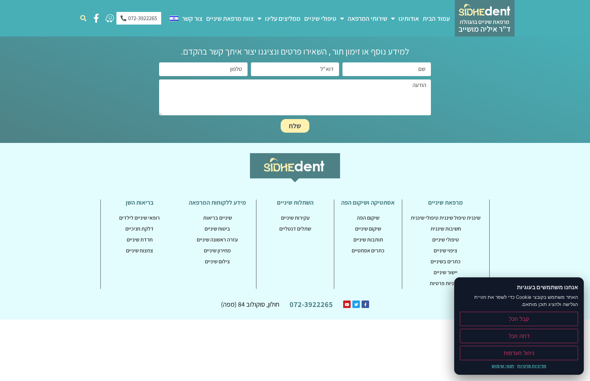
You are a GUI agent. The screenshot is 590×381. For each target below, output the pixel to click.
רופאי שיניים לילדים (139, 217)
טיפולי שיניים (320, 18)
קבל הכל (519, 319)
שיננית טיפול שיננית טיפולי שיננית (445, 217)
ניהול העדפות (519, 353)
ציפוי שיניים (446, 250)
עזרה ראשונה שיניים (217, 239)
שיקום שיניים (368, 228)
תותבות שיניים (368, 239)
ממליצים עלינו (282, 18)
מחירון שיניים (217, 250)
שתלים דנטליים (295, 228)
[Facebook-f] (96, 18)
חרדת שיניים (140, 239)
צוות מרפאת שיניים (230, 18)
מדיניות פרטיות (446, 283)
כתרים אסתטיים (368, 250)
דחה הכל (519, 336)
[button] (83, 18)
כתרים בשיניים (446, 261)
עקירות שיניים (295, 217)
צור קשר (192, 18)
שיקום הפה (368, 217)
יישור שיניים (446, 272)
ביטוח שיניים (217, 228)
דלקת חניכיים (139, 228)
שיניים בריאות (217, 217)
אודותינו (408, 18)
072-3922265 (311, 304)
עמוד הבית (436, 18)
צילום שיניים (217, 261)
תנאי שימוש (503, 365)
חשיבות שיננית (446, 228)
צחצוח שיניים (139, 250)
